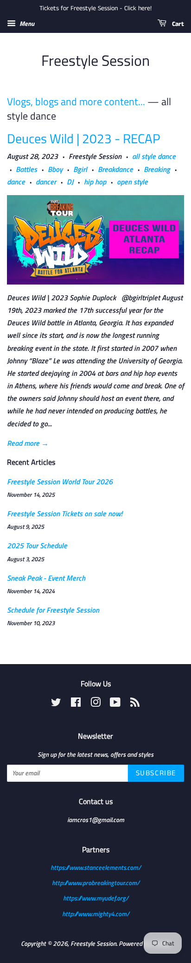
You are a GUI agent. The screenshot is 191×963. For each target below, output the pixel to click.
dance (16, 181)
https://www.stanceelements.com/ (96, 867)
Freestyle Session (95, 60)
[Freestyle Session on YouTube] (115, 704)
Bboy (55, 169)
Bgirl (80, 169)
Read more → (28, 443)
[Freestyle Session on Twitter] (56, 704)
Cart (177, 24)
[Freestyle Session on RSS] (135, 704)
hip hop (95, 181)
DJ (70, 181)
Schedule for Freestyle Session (53, 609)
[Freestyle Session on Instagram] (95, 704)
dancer (46, 181)
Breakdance (115, 169)
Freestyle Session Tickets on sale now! (64, 513)
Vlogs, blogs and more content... (76, 101)
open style (132, 181)
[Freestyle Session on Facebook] (75, 704)
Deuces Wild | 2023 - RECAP (83, 138)
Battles (26, 169)
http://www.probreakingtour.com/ (96, 882)
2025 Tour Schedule (37, 545)
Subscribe (156, 773)
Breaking (157, 169)
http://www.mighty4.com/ (95, 914)
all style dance (154, 156)
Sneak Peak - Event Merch (46, 577)
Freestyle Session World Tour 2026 (60, 481)
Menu (26, 23)
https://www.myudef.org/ (95, 898)
